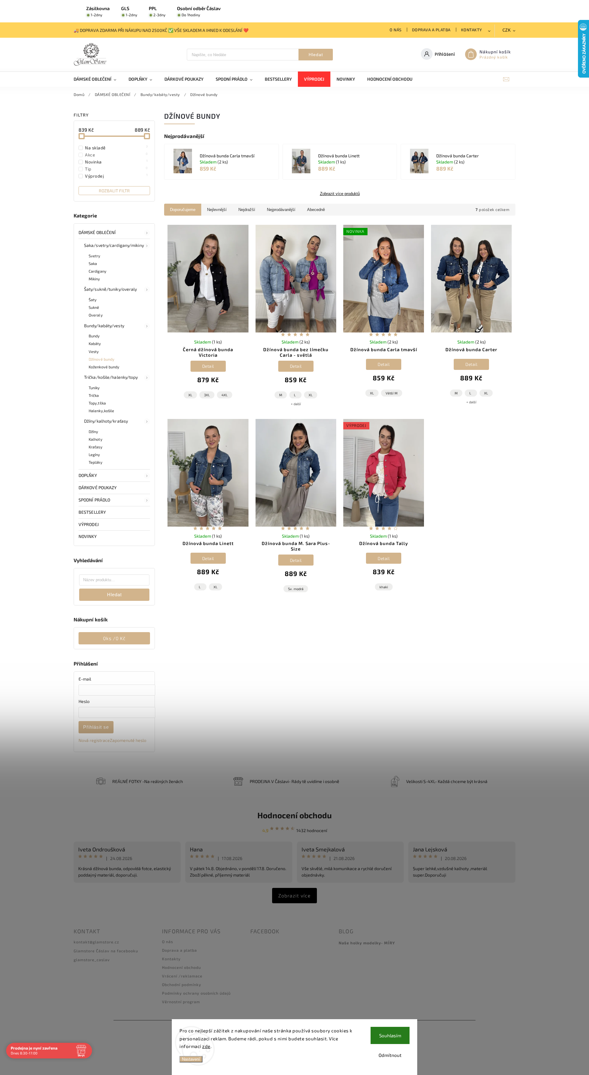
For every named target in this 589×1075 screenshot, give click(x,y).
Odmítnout (390, 1055)
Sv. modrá (295, 589)
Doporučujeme (182, 209)
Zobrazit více (294, 895)
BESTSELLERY (92, 512)
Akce (116, 154)
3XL (207, 395)
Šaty (93, 299)
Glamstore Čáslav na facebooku (106, 950)
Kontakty (471, 29)
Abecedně (316, 209)
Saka (93, 263)
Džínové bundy (101, 359)
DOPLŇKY (88, 475)
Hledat (316, 54)
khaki (383, 587)
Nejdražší (246, 209)
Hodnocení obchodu (294, 815)
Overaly (96, 315)
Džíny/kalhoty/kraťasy (106, 421)
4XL (224, 395)
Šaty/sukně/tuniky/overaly (110, 289)
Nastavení (191, 1059)
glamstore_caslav (92, 959)
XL (190, 395)
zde (206, 1046)
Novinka (116, 161)
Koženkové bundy (104, 366)
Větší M (392, 393)
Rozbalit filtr (114, 190)
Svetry (95, 255)
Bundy (94, 335)
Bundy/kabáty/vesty (104, 325)
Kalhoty (95, 439)
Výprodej (116, 176)
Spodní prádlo (94, 499)
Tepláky (95, 462)
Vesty (94, 351)
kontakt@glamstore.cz (96, 941)
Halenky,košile (101, 410)
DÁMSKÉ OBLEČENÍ (97, 232)
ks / (114, 638)
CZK (506, 30)
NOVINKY (88, 536)
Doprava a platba (431, 29)
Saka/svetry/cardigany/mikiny (114, 245)
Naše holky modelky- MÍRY (367, 942)
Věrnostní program (181, 1001)
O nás (396, 29)
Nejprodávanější (281, 209)
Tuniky (94, 387)
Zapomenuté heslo (128, 740)
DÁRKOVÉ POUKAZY (98, 487)
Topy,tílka (97, 403)
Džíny (93, 431)
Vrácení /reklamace (182, 975)
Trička (94, 395)
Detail (208, 366)
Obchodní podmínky (181, 984)
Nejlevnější (217, 209)
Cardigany (97, 271)
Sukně (94, 307)
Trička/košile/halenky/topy (111, 377)
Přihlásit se (96, 727)
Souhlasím (390, 1035)
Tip (116, 168)
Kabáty (95, 343)
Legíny (94, 454)
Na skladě (116, 147)
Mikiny (94, 278)
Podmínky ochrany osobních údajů (196, 993)
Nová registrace (94, 740)
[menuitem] (98, 79)
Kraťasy (95, 446)
